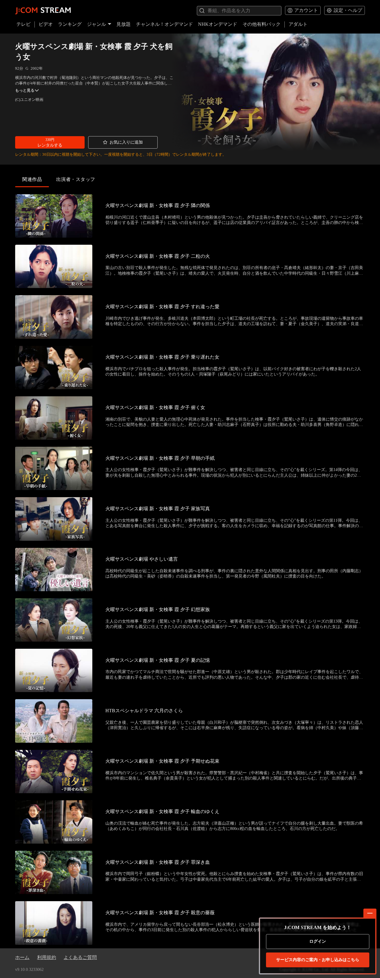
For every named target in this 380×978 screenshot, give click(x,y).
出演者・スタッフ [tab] (75, 179)
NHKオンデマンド (217, 24)
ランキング (70, 24)
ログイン (317, 941)
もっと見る (24, 90)
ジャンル (96, 24)
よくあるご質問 (80, 957)
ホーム (22, 957)
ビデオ (46, 24)
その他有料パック (262, 24)
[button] (50, 142)
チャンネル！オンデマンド (164, 24)
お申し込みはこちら (317, 960)
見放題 (123, 24)
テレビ (23, 24)
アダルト (298, 24)
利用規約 (46, 957)
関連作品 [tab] (32, 179)
